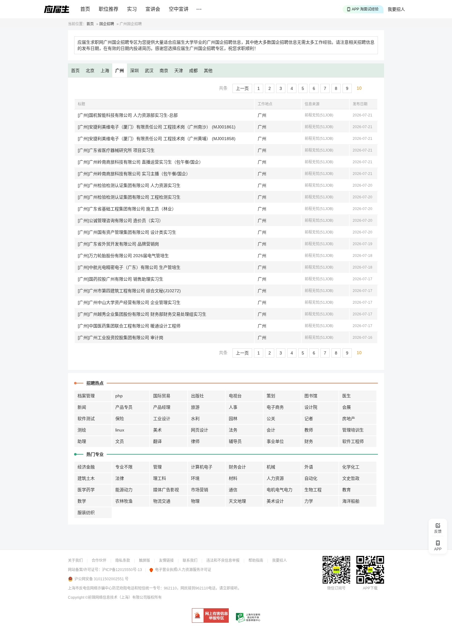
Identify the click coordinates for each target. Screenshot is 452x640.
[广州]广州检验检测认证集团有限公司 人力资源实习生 (129, 185)
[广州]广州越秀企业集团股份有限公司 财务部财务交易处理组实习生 (142, 314)
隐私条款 (122, 560)
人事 (233, 407)
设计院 (310, 407)
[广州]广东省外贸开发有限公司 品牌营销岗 (118, 243)
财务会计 (237, 466)
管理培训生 (353, 429)
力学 (308, 501)
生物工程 (313, 489)
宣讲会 (152, 9)
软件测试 (86, 418)
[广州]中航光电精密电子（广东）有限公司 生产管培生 (129, 267)
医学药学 (86, 489)
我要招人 (396, 9)
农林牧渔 (124, 501)
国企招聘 (106, 24)
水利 (195, 418)
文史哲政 (350, 478)
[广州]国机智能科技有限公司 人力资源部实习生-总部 (128, 115)
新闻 (81, 407)
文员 (119, 441)
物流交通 (161, 501)
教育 (346, 489)
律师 (195, 441)
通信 (233, 489)
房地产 (348, 418)
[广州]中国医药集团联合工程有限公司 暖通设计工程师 (129, 325)
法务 (233, 429)
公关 (271, 418)
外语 (308, 466)
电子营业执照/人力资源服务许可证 (183, 570)
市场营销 (199, 489)
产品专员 (124, 407)
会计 (271, 429)
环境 (195, 478)
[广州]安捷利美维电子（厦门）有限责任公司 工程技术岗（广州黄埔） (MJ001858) (157, 138)
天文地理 (237, 501)
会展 (346, 407)
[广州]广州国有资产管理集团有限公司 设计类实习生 (127, 232)
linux (119, 429)
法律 (119, 478)
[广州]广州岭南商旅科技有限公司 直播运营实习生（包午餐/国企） (140, 162)
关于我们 (75, 560)
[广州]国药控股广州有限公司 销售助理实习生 (120, 279)
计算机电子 (201, 466)
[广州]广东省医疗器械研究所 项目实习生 (116, 150)
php (119, 395)
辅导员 (235, 441)
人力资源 (275, 478)
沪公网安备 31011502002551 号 (101, 579)
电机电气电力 (279, 489)
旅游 (195, 407)
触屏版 (144, 560)
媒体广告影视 (166, 489)
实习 (132, 9)
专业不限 (124, 466)
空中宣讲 (178, 9)
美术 (157, 429)
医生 (346, 395)
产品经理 (161, 407)
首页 (85, 9)
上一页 (242, 88)
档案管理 (86, 395)
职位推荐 (108, 9)
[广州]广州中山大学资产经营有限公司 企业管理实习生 (129, 302)
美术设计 (275, 501)
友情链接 (166, 560)
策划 (271, 395)
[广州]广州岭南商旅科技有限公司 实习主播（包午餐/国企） (134, 173)
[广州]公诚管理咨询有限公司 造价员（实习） (120, 220)
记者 (308, 418)
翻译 (157, 441)
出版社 (197, 395)
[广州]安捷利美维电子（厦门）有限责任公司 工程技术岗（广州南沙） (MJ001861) (157, 126)
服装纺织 (86, 512)
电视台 (235, 395)
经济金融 (86, 466)
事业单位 (275, 441)
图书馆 (310, 395)
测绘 (81, 429)
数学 (81, 501)
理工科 (159, 478)
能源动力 (124, 489)
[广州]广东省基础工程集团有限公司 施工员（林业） (127, 208)
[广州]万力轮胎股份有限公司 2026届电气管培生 (123, 255)
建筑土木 (86, 478)
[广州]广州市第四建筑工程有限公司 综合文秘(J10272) (129, 290)
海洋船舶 (350, 501)
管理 (157, 466)
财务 (308, 441)
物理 (195, 501)
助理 (81, 441)
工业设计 (161, 418)
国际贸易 (161, 395)
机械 (271, 466)
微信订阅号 (336, 588)
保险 (119, 418)
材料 (233, 478)
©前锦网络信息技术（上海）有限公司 (116, 597)
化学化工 (350, 466)
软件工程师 (353, 441)
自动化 (310, 478)
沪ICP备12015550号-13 (122, 570)
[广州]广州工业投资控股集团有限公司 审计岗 (120, 337)
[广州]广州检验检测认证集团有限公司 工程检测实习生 (129, 197)
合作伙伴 (99, 560)
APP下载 (370, 588)
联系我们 (190, 560)
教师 (308, 429)
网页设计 (199, 429)
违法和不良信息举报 (223, 560)
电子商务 (275, 407)
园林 (233, 418)
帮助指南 (255, 560)
